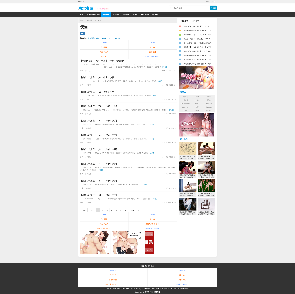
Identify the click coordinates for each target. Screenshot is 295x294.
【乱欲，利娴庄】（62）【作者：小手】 (99, 180)
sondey (117, 38)
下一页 (132, 210)
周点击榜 (184, 21)
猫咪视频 (104, 43)
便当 (96, 20)
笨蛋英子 (209, 104)
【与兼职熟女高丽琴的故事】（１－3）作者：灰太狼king (197, 26)
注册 (213, 2)
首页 (81, 14)
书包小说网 (104, 52)
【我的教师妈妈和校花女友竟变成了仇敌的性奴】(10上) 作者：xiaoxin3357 (197, 55)
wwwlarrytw (185, 104)
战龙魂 (185, 110)
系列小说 (116, 14)
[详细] (164, 67)
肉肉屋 (135, 14)
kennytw (185, 107)
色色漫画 (104, 47)
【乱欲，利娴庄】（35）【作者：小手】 (99, 149)
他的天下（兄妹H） (153, 228)
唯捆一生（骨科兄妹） (113, 284)
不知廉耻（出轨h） (182, 280)
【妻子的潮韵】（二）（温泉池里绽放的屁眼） (197, 43)
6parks (209, 107)
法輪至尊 (91, 38)
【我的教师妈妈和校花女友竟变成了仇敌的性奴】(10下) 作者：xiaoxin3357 (197, 30)
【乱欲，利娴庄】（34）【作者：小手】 (99, 135)
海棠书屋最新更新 (93, 14)
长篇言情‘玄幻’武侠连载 (149, 14)
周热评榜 (195, 21)
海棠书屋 (144, 266)
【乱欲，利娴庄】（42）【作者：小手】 (99, 163)
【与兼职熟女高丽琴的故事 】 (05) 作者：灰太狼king (197, 51)
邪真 (209, 100)
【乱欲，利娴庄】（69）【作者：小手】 (99, 195)
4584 (104, 38)
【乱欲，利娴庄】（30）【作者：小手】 (99, 106)
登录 (207, 2)
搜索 (214, 8)
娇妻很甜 (152, 52)
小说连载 (106, 14)
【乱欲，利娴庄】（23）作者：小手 (97, 92)
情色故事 (126, 14)
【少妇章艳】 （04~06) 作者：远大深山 (196, 47)
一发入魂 (110, 38)
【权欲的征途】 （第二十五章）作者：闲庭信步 (102, 60)
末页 (139, 210)
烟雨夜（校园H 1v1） (152, 56)
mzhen (208, 110)
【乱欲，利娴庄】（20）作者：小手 (97, 77)
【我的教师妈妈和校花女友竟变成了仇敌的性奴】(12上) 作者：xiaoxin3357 (197, 60)
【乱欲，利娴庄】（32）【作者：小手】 (99, 120)
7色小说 (152, 43)
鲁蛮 (197, 107)
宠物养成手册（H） (153, 224)
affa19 (98, 38)
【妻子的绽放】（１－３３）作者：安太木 (197, 35)
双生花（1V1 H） (182, 284)
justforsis (197, 110)
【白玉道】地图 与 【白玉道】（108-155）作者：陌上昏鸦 (197, 39)
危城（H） (104, 56)
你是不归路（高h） (104, 228)
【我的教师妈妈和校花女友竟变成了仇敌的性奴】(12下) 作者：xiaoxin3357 (197, 64)
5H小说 (152, 47)
